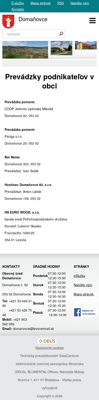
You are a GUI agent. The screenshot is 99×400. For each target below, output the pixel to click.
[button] (92, 20)
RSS (60, 3)
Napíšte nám (79, 3)
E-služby (18, 3)
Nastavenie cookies (49, 347)
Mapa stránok (41, 3)
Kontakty (18, 9)
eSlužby (79, 275)
